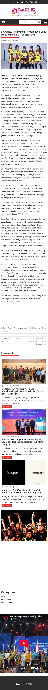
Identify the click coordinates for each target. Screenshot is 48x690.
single (7, 331)
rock (2, 331)
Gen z (18, 328)
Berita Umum (7, 328)
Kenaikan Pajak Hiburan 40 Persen (12, 339)
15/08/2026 (7, 487)
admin (17, 41)
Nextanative (36, 328)
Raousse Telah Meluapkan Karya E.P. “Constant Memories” (35, 341)
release (43, 328)
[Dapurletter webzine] (3, 21)
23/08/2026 (7, 386)
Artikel (3, 596)
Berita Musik (6, 599)
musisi (28, 328)
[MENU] (45, 21)
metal (23, 328)
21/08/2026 (7, 436)
